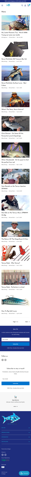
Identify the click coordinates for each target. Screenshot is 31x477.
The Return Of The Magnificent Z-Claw (15, 239)
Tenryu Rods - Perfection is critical (13, 287)
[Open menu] (2, 5)
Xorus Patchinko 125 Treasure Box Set (14, 59)
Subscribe (15, 344)
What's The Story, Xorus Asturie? (13, 109)
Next (26, 321)
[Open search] (22, 5)
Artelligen (4, 473)
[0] (28, 5)
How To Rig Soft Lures (9, 311)
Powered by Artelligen (6, 449)
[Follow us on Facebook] (3, 360)
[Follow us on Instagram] (5, 360)
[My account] (25, 5)
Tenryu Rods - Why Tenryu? (11, 263)
